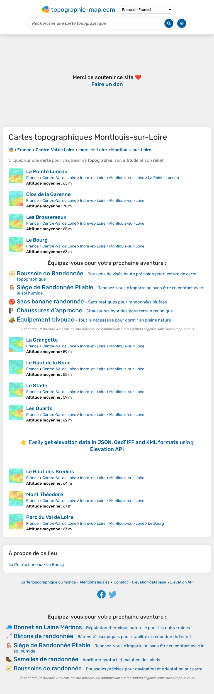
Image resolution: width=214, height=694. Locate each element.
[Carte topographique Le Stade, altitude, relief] (16, 391)
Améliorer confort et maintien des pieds (121, 659)
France (32, 177)
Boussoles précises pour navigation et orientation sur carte (144, 668)
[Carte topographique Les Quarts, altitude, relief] (16, 414)
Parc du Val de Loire (49, 517)
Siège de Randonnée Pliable (55, 287)
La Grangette (42, 340)
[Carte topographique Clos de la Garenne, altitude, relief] (16, 200)
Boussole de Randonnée (50, 273)
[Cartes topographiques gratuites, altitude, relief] (11, 149)
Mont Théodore (44, 494)
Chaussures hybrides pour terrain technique (129, 310)
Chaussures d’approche (49, 310)
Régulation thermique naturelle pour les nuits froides (138, 627)
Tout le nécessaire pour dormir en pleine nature (124, 320)
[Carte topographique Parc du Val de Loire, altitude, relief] (16, 522)
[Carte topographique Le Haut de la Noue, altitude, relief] (16, 368)
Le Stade (36, 385)
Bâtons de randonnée (43, 635)
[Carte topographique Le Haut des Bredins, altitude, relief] (16, 477)
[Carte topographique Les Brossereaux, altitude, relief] (16, 222)
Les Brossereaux (46, 217)
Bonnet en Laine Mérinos (48, 627)
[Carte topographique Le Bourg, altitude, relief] (16, 245)
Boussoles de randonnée (48, 668)
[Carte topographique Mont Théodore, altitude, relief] (16, 500)
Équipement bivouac (45, 319)
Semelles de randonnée (46, 659)
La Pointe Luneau (46, 171)
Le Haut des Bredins (50, 472)
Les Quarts (39, 408)
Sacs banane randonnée (50, 301)
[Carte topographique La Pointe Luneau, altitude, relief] (16, 177)
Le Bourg (37, 240)
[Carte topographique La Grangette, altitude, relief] (16, 345)
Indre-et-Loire (93, 177)
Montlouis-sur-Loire (126, 177)
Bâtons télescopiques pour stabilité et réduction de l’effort (134, 636)
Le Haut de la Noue (48, 363)
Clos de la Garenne (48, 194)
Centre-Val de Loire (59, 177)
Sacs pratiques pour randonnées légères (127, 302)
